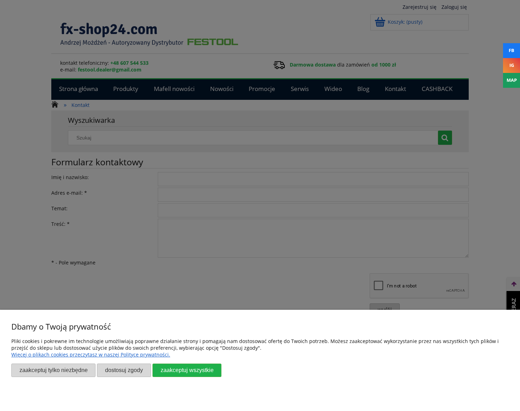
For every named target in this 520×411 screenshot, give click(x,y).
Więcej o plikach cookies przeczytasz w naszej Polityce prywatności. (90, 354)
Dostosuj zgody (124, 370)
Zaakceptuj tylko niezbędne (53, 370)
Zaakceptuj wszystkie (187, 370)
